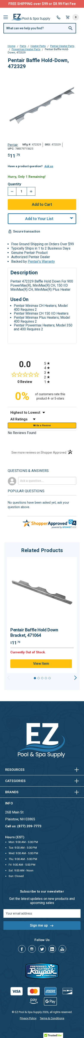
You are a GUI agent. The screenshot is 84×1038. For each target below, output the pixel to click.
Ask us (48, 166)
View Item (41, 664)
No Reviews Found (22, 433)
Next (75, 677)
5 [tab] (49, 678)
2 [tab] (38, 678)
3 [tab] (42, 678)
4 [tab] (46, 678)
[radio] (60, 363)
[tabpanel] (42, 615)
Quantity (14, 184)
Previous (8, 677)
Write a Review (42, 425)
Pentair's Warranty (41, 261)
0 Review (29, 382)
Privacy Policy (28, 1018)
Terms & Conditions (52, 1018)
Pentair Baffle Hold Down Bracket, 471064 (34, 632)
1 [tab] (35, 678)
